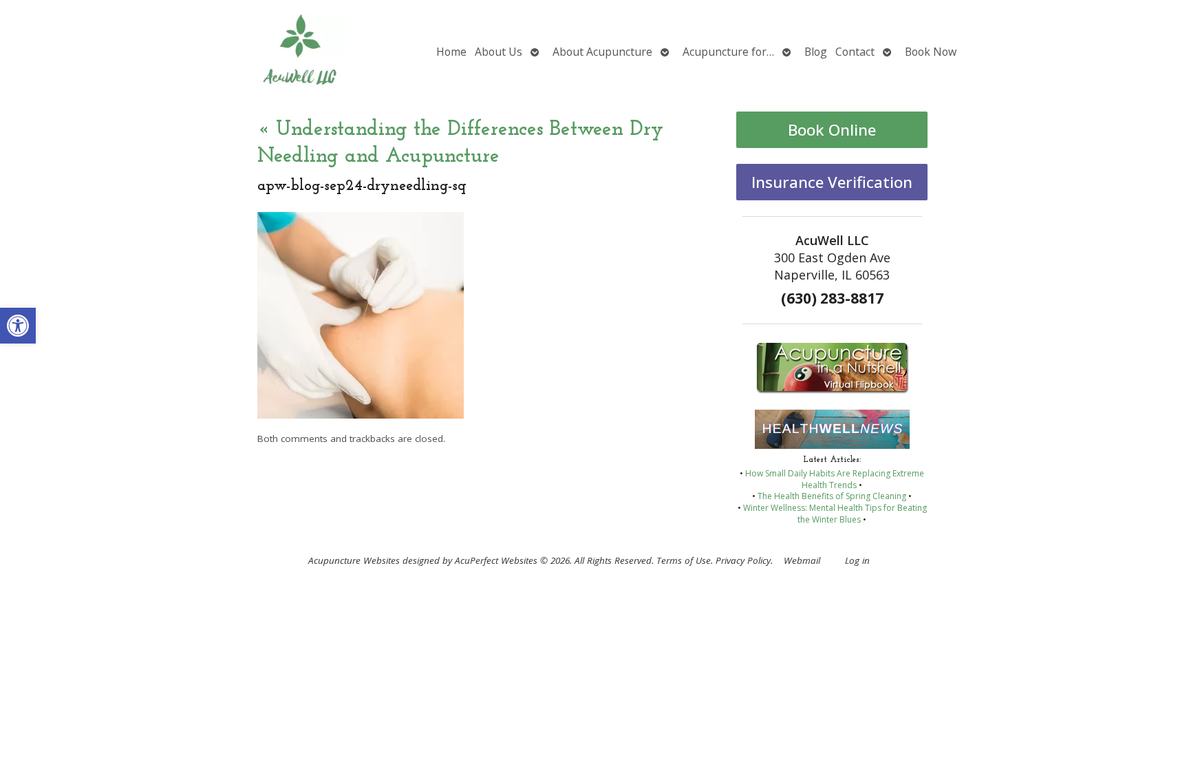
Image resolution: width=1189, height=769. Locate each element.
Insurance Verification (831, 182)
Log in (857, 560)
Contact (855, 51)
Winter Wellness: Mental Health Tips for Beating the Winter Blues (835, 513)
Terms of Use (683, 560)
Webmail (802, 560)
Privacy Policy (743, 560)
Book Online (832, 129)
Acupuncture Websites (354, 560)
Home (451, 51)
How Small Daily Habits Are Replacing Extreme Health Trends (834, 479)
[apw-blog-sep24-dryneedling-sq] (360, 414)
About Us (498, 51)
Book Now (930, 51)
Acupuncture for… (728, 51)
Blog (815, 51)
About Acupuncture (602, 51)
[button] (18, 326)
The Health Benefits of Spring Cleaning (832, 496)
